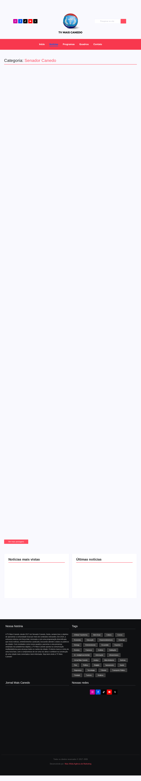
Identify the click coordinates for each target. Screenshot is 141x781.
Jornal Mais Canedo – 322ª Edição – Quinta (25, 714)
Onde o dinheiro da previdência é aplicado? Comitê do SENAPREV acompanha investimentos (61, 249)
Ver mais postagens (16, 542)
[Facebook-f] (20, 21)
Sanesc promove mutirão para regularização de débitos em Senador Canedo (68, 483)
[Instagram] (15, 21)
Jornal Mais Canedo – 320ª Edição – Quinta (25, 734)
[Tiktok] (25, 21)
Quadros (84, 44)
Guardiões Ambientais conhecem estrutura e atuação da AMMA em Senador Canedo (68, 214)
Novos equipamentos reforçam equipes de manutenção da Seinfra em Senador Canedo (70, 516)
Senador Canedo (14, 207)
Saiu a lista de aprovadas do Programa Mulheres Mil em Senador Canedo (66, 451)
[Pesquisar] (123, 21)
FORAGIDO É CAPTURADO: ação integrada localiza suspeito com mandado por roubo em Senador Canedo (68, 284)
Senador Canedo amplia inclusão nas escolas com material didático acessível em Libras (69, 319)
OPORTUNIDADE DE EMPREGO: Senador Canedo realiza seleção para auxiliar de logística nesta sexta (70, 354)
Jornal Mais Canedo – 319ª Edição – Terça (24, 743)
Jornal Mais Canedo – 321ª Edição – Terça (24, 724)
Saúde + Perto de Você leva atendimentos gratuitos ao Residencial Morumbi (68, 388)
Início (42, 44)
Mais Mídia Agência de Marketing (78, 764)
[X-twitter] (35, 21)
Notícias (53, 44)
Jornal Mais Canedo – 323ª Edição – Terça (24, 705)
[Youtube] (30, 21)
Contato (97, 44)
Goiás (10, 415)
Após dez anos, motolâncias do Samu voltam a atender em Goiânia (61, 420)
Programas (69, 44)
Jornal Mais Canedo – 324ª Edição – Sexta (22, 587)
